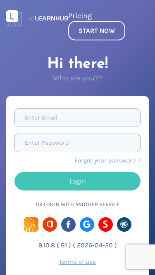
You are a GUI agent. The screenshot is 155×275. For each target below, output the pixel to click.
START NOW (97, 31)
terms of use (78, 262)
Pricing (80, 16)
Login (77, 181)
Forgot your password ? (107, 160)
